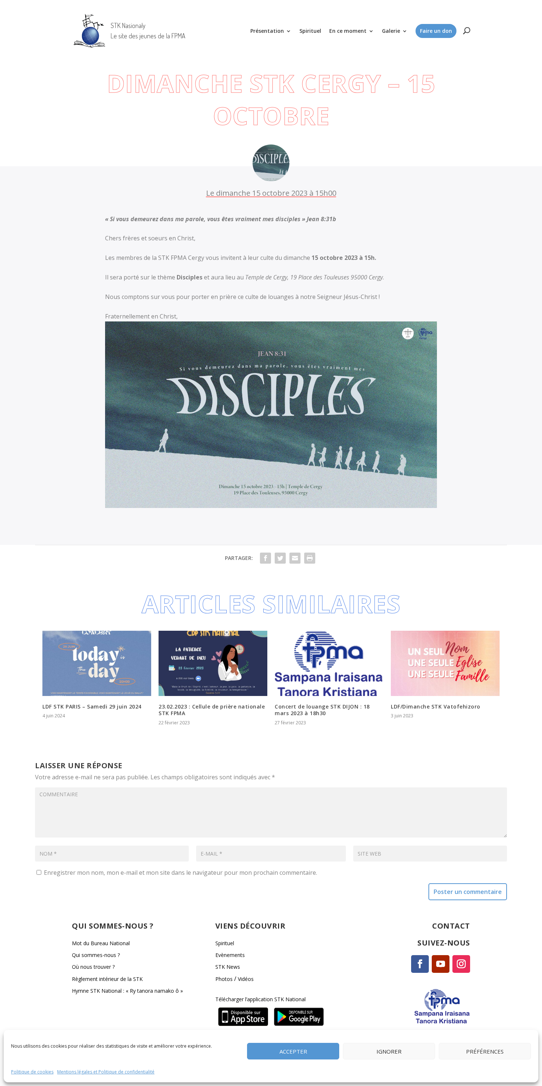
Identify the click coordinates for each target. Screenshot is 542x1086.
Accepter (293, 1051)
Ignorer (389, 1051)
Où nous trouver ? (93, 966)
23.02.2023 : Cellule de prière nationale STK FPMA (212, 710)
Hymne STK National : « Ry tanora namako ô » (127, 990)
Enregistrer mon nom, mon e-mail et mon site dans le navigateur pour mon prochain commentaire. (180, 873)
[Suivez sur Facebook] (420, 964)
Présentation (267, 30)
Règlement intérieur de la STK (107, 978)
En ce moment (347, 30)
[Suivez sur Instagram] (461, 964)
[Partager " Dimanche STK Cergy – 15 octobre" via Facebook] (265, 558)
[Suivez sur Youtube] (440, 964)
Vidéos (246, 978)
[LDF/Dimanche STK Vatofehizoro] (445, 663)
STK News (227, 966)
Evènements (230, 954)
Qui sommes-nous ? (96, 954)
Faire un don (436, 30)
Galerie (391, 30)
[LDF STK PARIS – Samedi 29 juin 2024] (96, 663)
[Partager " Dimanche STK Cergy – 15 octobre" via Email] (295, 558)
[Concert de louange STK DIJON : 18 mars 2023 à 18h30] (329, 663)
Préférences (485, 1051)
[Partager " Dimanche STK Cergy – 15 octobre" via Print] (309, 558)
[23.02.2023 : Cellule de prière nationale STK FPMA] (213, 663)
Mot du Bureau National (101, 943)
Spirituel (310, 30)
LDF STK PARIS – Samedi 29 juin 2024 (92, 706)
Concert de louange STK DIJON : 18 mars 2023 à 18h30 (322, 710)
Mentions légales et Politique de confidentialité (105, 1072)
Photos (224, 978)
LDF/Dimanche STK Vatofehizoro (435, 706)
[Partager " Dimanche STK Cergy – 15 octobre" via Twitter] (280, 558)
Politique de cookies (32, 1072)
